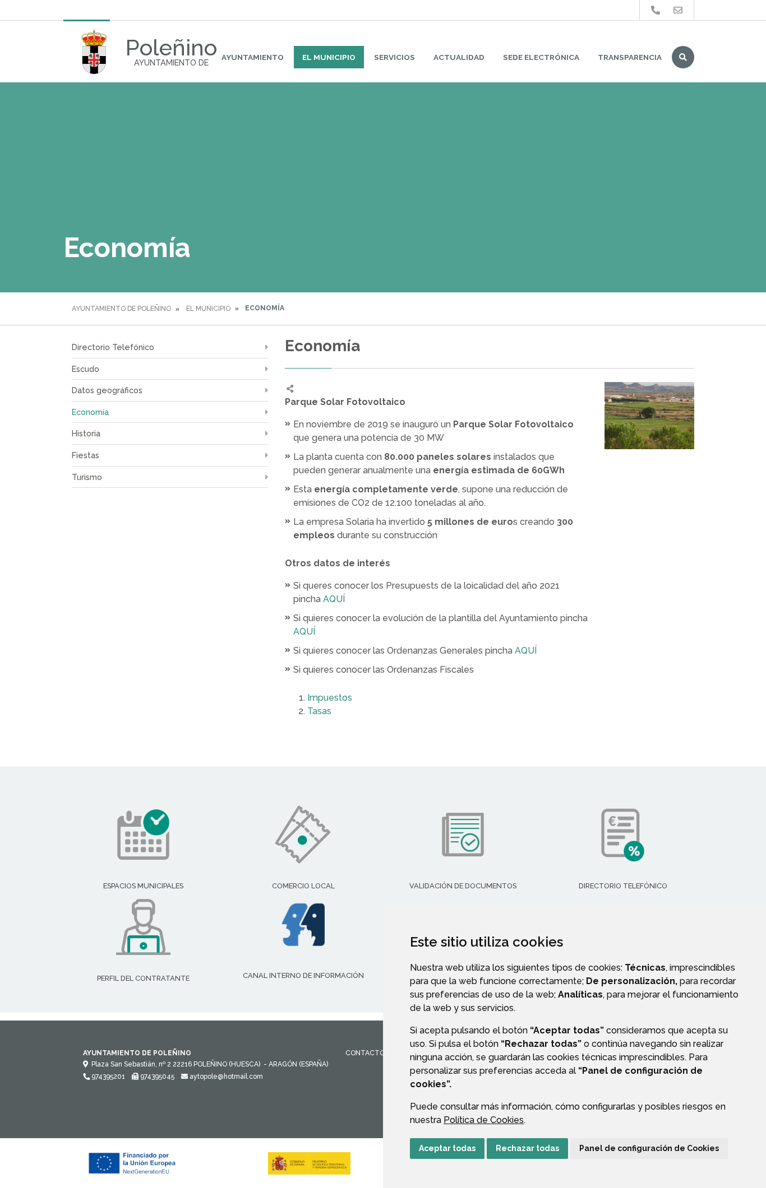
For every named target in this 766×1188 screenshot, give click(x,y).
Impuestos (330, 697)
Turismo (87, 477)
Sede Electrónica (541, 57)
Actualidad (458, 57)
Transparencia (630, 57)
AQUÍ (334, 599)
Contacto (365, 1053)
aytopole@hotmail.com (225, 1076)
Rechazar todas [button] (527, 1148)
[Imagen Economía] (649, 415)
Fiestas (85, 455)
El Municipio (329, 57)
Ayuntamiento (253, 57)
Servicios (394, 57)
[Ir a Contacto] (677, 10)
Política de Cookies (484, 1120)
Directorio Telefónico (113, 347)
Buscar (683, 57)
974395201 (107, 1076)
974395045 (156, 1076)
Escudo (85, 369)
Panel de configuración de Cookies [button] (649, 1148)
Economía (90, 412)
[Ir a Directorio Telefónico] (655, 10)
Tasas (319, 711)
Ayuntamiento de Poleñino (121, 309)
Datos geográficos (107, 390)
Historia (86, 433)
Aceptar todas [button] (447, 1148)
